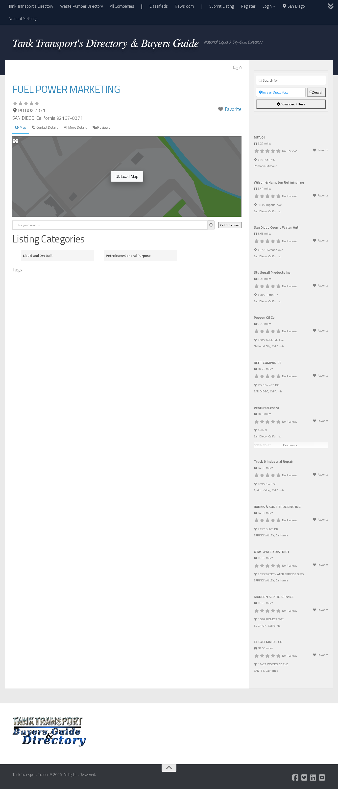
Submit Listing (221, 6)
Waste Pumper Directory (81, 6)
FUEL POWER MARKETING (66, 89)
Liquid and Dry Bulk (37, 255)
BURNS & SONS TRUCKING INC (277, 506)
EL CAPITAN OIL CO (268, 641)
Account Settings (23, 18)
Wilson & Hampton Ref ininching (279, 182)
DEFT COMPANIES (267, 362)
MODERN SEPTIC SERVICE (274, 596)
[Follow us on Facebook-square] (295, 777)
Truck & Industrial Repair (273, 461)
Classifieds (158, 6)
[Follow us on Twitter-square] (304, 777)
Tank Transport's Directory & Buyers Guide (105, 42)
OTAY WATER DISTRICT (272, 551)
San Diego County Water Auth (277, 227)
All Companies (122, 6)
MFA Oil (259, 137)
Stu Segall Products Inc (272, 272)
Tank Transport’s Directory (30, 6)
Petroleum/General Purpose (128, 255)
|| (142, 6)
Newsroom (184, 6)
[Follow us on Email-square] (322, 777)
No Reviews (289, 150)
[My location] (211, 225)
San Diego (296, 6)
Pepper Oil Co (264, 317)
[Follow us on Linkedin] (313, 777)
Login (267, 6)
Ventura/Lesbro (266, 407)
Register (248, 6)
